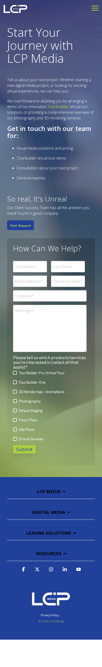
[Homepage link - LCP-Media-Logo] (51, 607)
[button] (95, 8)
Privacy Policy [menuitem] (50, 615)
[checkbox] (50, 406)
